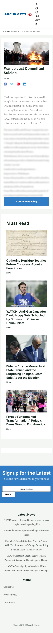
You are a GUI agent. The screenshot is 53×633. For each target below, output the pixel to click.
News (6, 78)
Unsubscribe (9, 602)
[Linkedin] (24, 83)
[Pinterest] (18, 83)
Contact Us (9, 586)
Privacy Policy (10, 594)
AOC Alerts (37, 14)
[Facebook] (5, 83)
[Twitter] (11, 83)
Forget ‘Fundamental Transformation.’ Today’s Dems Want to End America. (26, 420)
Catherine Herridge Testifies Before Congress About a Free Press (26, 264)
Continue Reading (26, 201)
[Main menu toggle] (46, 14)
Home (6, 31)
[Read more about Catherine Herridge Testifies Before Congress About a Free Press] (26, 242)
